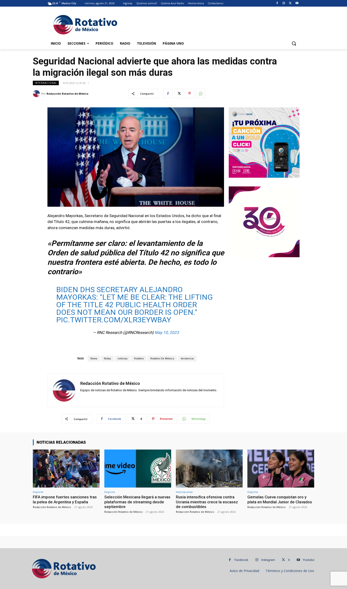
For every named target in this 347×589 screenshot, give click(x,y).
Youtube (308, 560)
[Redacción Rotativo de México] (37, 93)
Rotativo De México (162, 358)
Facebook (241, 560)
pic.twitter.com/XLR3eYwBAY (113, 319)
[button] (294, 43)
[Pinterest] (189, 93)
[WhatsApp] (200, 93)
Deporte (38, 492)
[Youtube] (297, 3)
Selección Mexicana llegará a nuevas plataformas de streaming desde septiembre (137, 502)
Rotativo (139, 358)
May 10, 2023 (167, 332)
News (93, 358)
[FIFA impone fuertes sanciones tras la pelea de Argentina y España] (66, 469)
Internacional (46, 82)
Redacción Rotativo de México (67, 93)
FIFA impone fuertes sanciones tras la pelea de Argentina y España (65, 499)
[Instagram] (284, 3)
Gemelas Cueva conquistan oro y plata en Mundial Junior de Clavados (279, 499)
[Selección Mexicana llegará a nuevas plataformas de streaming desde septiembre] (137, 469)
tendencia (187, 358)
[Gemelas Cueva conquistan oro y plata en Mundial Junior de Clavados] (280, 469)
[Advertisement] (209, 23)
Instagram (268, 560)
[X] (290, 3)
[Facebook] (277, 3)
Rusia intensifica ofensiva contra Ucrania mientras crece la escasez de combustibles (207, 502)
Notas (107, 358)
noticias (122, 358)
